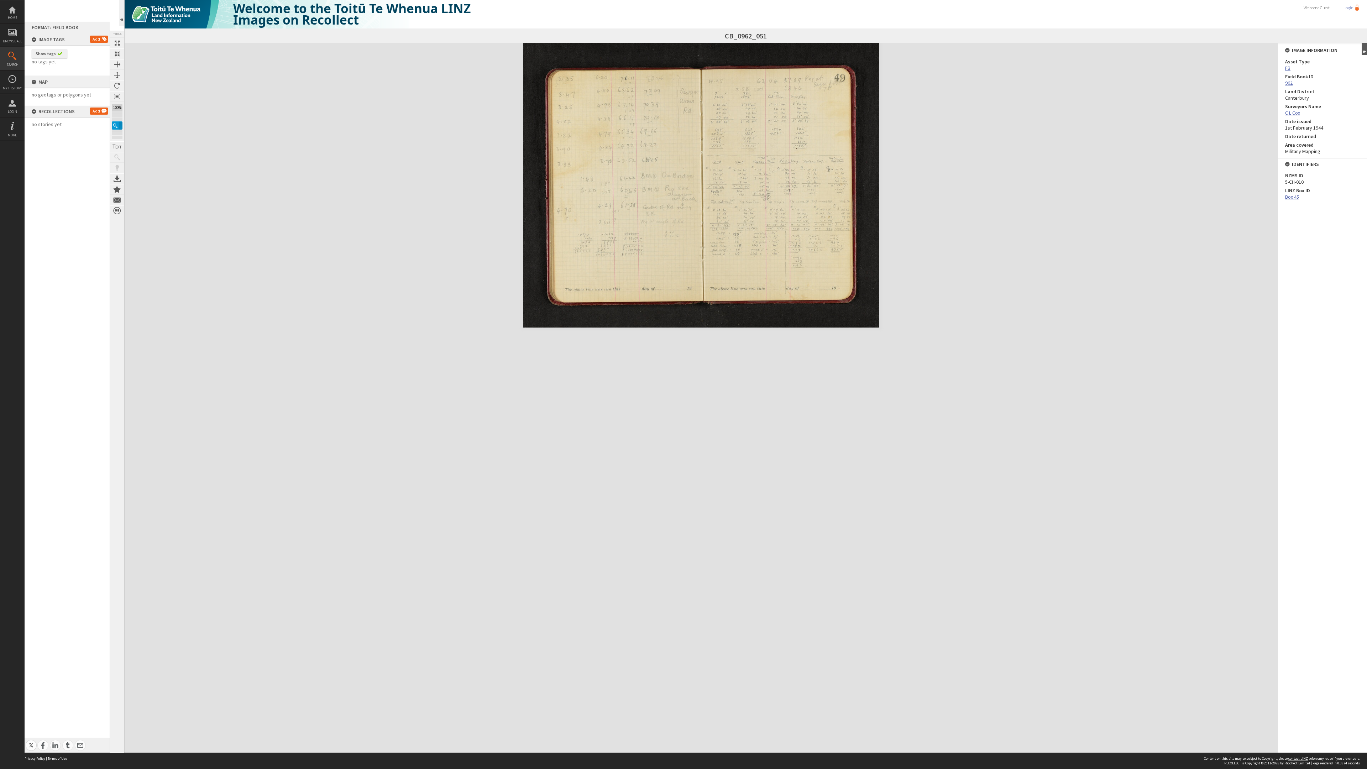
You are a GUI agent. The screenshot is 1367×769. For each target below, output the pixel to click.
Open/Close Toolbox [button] (121, 13)
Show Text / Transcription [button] (117, 146)
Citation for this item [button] (117, 210)
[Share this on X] (31, 741)
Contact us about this (117, 200)
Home (12, 17)
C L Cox (1292, 113)
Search (12, 64)
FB (1287, 68)
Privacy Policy (35, 758)
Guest (1325, 7)
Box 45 (1292, 197)
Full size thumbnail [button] (117, 43)
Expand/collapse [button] (1364, 49)
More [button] (12, 135)
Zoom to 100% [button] (117, 96)
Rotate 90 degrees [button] (117, 85)
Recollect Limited (1297, 763)
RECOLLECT (1232, 763)
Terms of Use (57, 758)
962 (1289, 83)
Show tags (46, 53)
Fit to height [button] (117, 75)
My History (12, 88)
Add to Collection (117, 189)
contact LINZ (1298, 758)
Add (96, 39)
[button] (117, 125)
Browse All (12, 41)
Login (12, 111)
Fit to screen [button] (117, 53)
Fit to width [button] (117, 64)
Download (117, 178)
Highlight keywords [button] (117, 168)
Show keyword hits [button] (117, 157)
